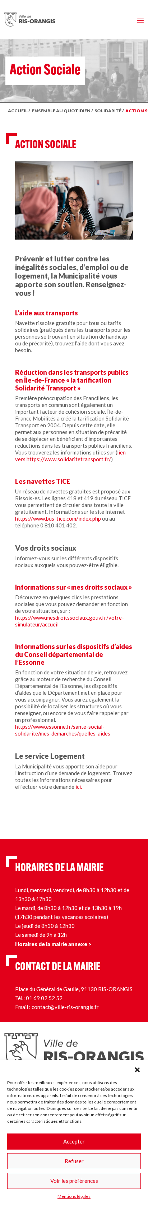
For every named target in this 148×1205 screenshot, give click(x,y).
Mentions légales (74, 1196)
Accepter (74, 1141)
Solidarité (107, 110)
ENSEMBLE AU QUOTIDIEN (61, 110)
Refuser (74, 1161)
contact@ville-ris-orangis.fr (65, 1007)
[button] (137, 1068)
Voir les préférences (74, 1180)
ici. (78, 786)
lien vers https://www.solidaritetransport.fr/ (70, 455)
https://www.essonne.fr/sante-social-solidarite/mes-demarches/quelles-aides (62, 730)
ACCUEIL (18, 110)
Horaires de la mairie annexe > (53, 944)
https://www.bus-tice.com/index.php (58, 518)
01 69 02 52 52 (44, 998)
